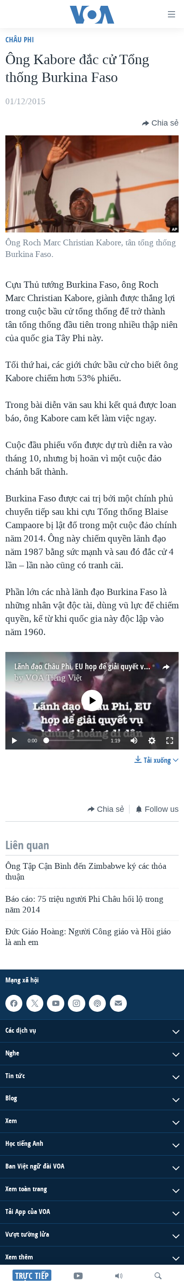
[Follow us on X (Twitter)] (34, 1003)
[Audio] (118, 1276)
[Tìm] (158, 1276)
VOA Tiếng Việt (53, 677)
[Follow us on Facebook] (13, 1003)
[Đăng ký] (118, 1003)
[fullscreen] (170, 740)
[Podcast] (97, 1003)
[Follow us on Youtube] (55, 1003)
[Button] (160, 123)
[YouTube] (78, 1276)
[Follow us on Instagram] (76, 1003)
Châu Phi (19, 39)
